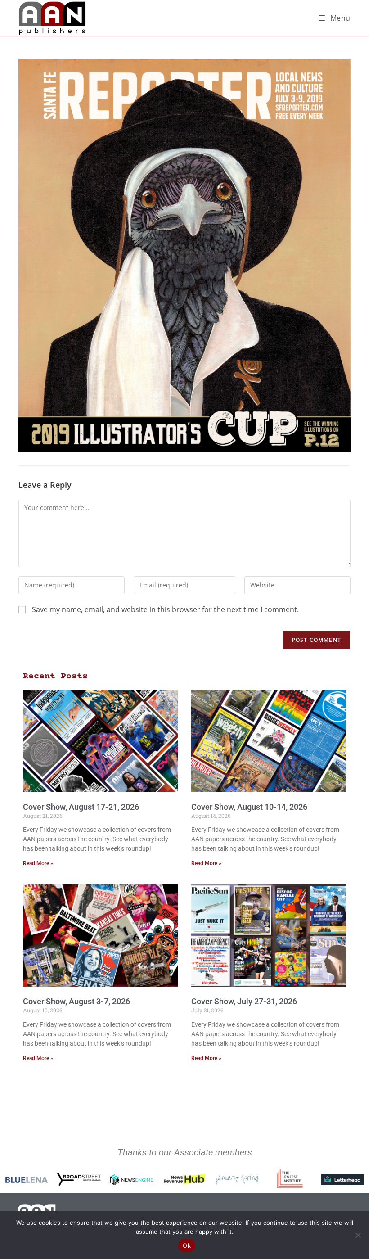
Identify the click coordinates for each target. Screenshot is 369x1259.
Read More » (38, 863)
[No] (357, 1235)
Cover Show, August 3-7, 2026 (76, 1001)
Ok (187, 1245)
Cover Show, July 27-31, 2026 (244, 1001)
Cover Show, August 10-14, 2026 (249, 807)
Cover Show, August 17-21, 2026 (81, 807)
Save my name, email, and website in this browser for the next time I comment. (165, 609)
